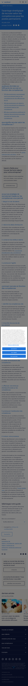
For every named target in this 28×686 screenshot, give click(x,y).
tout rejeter (14, 352)
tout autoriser (14, 356)
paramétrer (14, 348)
